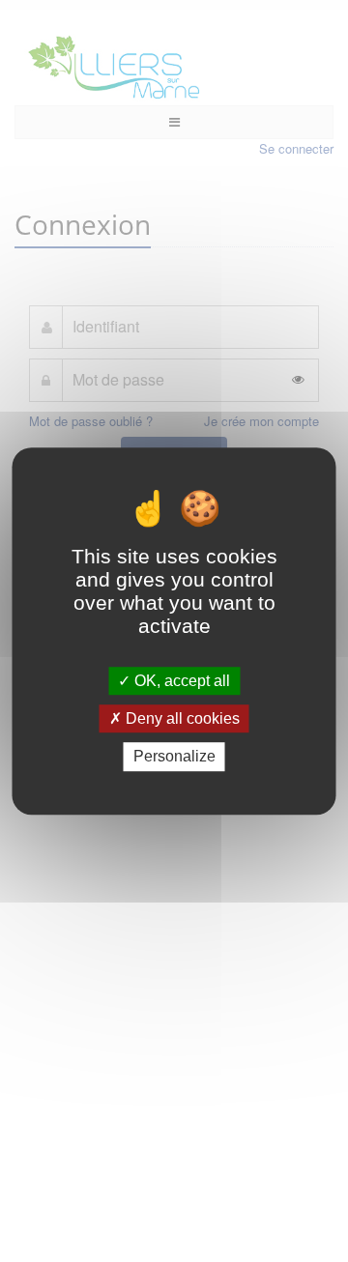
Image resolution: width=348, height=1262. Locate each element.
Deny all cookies (181, 718)
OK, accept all (180, 681)
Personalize (174, 757)
